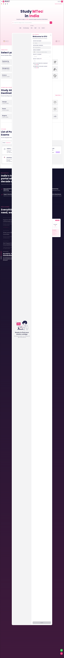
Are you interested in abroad (40, 63)
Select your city (37, 58)
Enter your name (37, 40)
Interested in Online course (40, 66)
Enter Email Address (38, 45)
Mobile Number (36, 49)
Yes (35, 64)
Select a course (37, 54)
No (38, 64)
